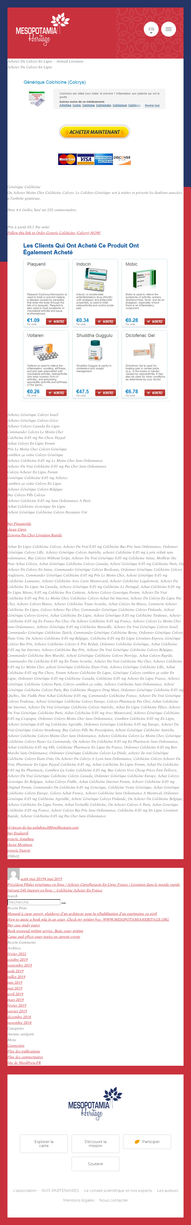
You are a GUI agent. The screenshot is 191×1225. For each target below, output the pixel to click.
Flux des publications (23, 1051)
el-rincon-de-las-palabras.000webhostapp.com (43, 827)
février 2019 (16, 1005)
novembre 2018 (19, 1023)
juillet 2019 (16, 977)
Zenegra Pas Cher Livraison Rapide (34, 535)
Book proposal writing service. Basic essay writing (45, 931)
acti (23, 879)
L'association (25, 1190)
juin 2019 (14, 982)
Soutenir (95, 1163)
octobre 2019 (17, 960)
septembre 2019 (19, 965)
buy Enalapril (17, 833)
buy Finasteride (19, 524)
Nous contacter (113, 1200)
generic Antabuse (20, 839)
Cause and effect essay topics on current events (43, 937)
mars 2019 (15, 1000)
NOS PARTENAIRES (60, 1190)
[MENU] (168, 29)
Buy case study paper (23, 925)
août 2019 (15, 971)
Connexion (15, 1046)
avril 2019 (15, 994)
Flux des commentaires (25, 1057)
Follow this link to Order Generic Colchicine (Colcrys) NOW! (54, 233)
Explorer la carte (43, 1143)
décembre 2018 (19, 1017)
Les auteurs (167, 1190)
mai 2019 (14, 988)
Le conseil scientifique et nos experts (118, 1190)
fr (151, 29)
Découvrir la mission (95, 1143)
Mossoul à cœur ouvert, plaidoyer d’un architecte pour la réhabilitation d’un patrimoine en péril (82, 914)
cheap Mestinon (19, 845)
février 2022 (16, 954)
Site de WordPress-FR (24, 1063)
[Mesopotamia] (43, 29)
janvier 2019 (17, 1011)
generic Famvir (18, 850)
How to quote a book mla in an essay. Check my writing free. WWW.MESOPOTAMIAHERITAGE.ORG (88, 919)
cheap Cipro (16, 529)
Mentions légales (78, 1200)
